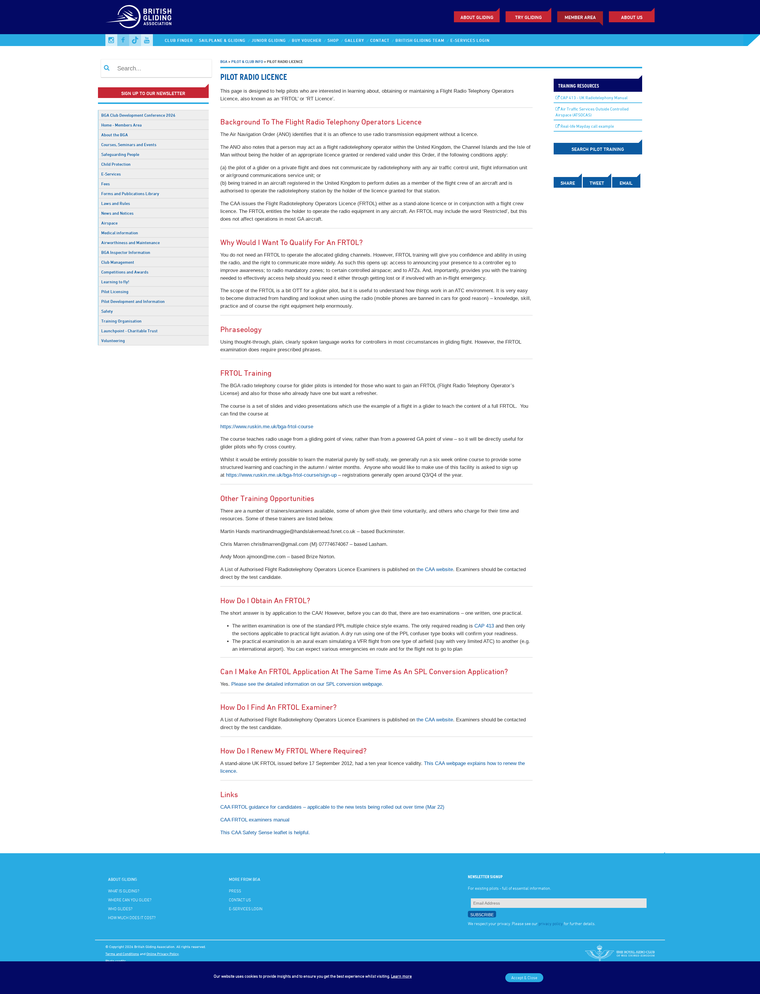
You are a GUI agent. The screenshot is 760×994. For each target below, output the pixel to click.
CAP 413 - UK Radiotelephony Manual (594, 97)
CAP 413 (484, 626)
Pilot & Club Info (247, 61)
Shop (333, 40)
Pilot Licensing (115, 291)
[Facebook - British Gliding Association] (123, 40)
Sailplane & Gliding (222, 40)
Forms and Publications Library (130, 193)
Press (235, 890)
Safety (107, 311)
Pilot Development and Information (133, 301)
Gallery (354, 40)
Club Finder (179, 40)
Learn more (401, 976)
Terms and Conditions (122, 954)
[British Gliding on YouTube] (147, 40)
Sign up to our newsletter (153, 93)
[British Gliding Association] (138, 16)
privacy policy (551, 923)
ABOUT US (631, 17)
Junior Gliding (268, 40)
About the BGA (114, 134)
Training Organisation (121, 320)
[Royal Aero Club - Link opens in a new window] (620, 954)
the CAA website (435, 569)
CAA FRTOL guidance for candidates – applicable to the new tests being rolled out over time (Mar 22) (332, 807)
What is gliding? (123, 890)
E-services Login (470, 40)
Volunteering (113, 340)
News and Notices (117, 213)
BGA (223, 61)
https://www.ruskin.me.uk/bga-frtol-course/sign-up (281, 475)
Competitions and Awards (124, 271)
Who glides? (120, 908)
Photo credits (115, 961)
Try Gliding (528, 17)
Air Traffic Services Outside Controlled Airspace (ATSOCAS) (592, 111)
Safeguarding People (120, 154)
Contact (380, 40)
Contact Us (240, 899)
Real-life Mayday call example (587, 126)
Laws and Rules (115, 203)
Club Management (117, 262)
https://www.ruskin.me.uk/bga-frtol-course (266, 426)
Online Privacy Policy (162, 954)
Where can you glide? (129, 899)
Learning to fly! (115, 281)
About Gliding (476, 17)
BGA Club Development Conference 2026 (138, 115)
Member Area (580, 17)
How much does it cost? (132, 917)
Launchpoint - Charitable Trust (129, 330)
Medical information (119, 232)
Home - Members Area (121, 124)
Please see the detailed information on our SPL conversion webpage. (307, 684)
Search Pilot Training (597, 149)
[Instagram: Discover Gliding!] (111, 40)
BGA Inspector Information (125, 252)
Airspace (109, 222)
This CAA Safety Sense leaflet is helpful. (265, 832)
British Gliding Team (419, 40)
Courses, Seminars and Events (128, 144)
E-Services (111, 173)
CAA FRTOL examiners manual (254, 820)
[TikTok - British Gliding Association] (135, 40)
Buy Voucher (307, 40)
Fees (105, 183)
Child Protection (116, 164)
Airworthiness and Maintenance (130, 242)
